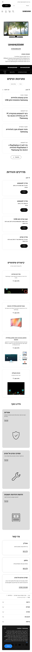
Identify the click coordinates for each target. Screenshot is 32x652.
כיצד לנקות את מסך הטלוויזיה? (21, 56)
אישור (8, 646)
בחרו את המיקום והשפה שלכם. (23, 2)
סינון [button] (27, 89)
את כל (20, 84)
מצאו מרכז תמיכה (23, 587)
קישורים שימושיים (22, 72)
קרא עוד (6, 420)
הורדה (24, 192)
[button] (16, 99)
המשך (6, 5)
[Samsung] (27, 11)
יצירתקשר (5, 72)
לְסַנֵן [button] (27, 178)
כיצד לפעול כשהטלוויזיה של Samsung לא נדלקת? (17, 61)
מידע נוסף (12, 72)
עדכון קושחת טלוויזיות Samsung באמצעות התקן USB (16, 58)
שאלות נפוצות (13, 84)
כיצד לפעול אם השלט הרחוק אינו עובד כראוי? (18, 60)
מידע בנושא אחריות (16, 48)
